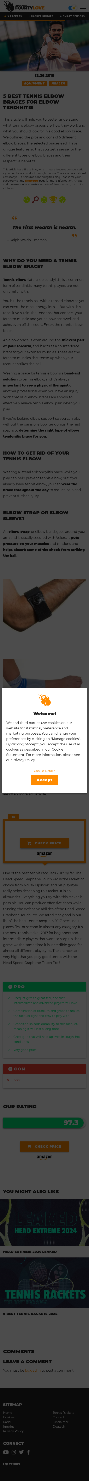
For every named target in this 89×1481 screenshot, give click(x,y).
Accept (44, 780)
